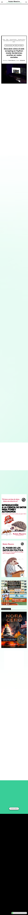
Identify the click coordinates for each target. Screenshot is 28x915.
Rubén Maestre (11, 60)
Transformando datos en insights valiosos (13, 191)
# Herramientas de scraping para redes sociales (14, 480)
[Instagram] (2, 902)
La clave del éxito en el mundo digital (12, 193)
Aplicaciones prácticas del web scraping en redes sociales (13, 184)
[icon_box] (9, 715)
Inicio (4, 39)
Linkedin (5, 897)
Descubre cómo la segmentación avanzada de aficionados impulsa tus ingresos (13, 718)
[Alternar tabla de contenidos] (23, 175)
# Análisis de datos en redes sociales (16, 473)
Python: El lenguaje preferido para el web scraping (13, 181)
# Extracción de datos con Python (14, 478)
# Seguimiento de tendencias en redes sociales (14, 488)
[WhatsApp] (18, 85)
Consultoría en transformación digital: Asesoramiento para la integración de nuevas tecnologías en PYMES (12, 774)
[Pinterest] (15, 85)
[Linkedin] (2, 897)
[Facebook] (9, 85)
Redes (21, 45)
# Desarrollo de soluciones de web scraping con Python (14, 476)
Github (4, 906)
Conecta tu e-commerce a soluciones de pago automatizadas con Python (13, 728)
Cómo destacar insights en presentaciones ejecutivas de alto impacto (13, 731)
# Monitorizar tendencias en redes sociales (14, 482)
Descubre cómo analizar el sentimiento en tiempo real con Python (12, 724)
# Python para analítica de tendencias (14, 484)
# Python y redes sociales (14, 486)
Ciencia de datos (13, 39)
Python (16, 45)
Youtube (5, 904)
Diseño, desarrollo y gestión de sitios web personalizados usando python (11, 778)
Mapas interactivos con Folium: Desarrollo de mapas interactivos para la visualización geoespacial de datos (13, 764)
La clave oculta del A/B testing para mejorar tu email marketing (14, 721)
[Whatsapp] (2, 909)
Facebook (5, 899)
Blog (7, 39)
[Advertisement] (14, 18)
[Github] (2, 907)
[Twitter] (12, 85)
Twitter (4, 894)
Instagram (5, 902)
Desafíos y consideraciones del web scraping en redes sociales (12, 188)
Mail (4, 911)
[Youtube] (2, 904)
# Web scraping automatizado (14, 490)
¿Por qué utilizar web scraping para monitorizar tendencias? (11, 177)
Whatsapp (5, 909)
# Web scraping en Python (14, 492)
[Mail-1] (2, 912)
